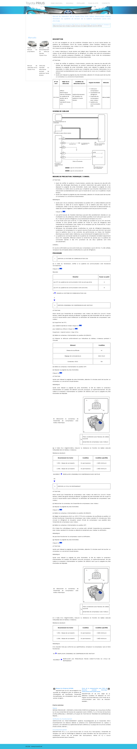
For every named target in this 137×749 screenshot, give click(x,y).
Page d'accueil (57, 3)
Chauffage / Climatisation (91, 24)
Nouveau (69, 3)
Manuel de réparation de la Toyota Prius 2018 (63, 24)
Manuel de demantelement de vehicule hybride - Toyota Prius (44, 51)
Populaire (81, 3)
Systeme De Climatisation (103, 24)
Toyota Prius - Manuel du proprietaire (32, 49)
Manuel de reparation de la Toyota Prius (32, 67)
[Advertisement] (82, 32)
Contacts (106, 3)
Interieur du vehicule (79, 24)
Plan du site (93, 3)
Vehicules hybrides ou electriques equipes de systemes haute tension (44, 70)
